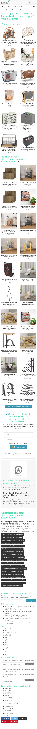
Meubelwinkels (9, 697)
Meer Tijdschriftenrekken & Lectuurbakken (19, 406)
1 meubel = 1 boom (10, 708)
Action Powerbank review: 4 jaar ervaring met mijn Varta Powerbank (18, 670)
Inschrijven (31, 601)
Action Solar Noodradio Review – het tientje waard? (18, 665)
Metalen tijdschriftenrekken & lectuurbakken (13, 557)
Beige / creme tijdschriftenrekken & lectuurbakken (14, 568)
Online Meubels (9, 688)
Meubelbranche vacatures (12, 703)
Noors (6, 637)
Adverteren (8, 712)
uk (5, 651)
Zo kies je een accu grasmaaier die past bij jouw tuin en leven (18, 680)
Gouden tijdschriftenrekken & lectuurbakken (13, 540)
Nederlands (8, 629)
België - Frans (8, 634)
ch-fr (6, 642)
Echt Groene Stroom (10, 611)
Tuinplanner (8, 710)
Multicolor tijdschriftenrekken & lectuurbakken (13, 580)
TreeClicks (7, 606)
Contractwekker (9, 618)
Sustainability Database (11, 622)
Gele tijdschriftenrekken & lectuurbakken (12, 543)
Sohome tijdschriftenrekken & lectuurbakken (13, 577)
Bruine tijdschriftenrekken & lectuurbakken (12, 534)
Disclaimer (7, 694)
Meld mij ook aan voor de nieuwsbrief (16, 443)
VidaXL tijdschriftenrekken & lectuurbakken (12, 574)
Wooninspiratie (9, 713)
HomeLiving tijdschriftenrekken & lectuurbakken (13, 583)
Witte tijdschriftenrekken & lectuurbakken (12, 585)
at (5, 654)
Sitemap (7, 695)
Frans (6, 630)
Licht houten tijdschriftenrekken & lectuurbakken (14, 560)
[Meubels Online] (2, 6)
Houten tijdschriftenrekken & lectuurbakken (12, 563)
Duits (6, 644)
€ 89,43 (28, 128)
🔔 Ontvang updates (18, 447)
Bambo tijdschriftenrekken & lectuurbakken (12, 551)
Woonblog (7, 692)
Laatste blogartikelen (9, 657)
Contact (7, 715)
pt (5, 646)
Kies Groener (8, 615)
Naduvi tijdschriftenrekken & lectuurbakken (12, 554)
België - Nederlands (10, 632)
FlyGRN (7, 610)
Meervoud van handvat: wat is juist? (18, 660)
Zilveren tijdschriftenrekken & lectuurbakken (13, 566)
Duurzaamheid (9, 705)
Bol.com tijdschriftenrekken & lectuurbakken (13, 546)
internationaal (21, 617)
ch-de (6, 641)
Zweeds (7, 639)
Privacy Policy (8, 700)
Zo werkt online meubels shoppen (14, 699)
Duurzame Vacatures (10, 617)
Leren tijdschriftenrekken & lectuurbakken (12, 537)
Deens (6, 653)
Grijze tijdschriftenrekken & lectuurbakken (12, 548)
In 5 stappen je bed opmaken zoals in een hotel (18, 675)
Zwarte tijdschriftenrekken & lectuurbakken (12, 571)
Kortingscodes (9, 706)
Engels (6, 648)
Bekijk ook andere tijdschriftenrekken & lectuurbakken (12, 159)
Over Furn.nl (8, 690)
